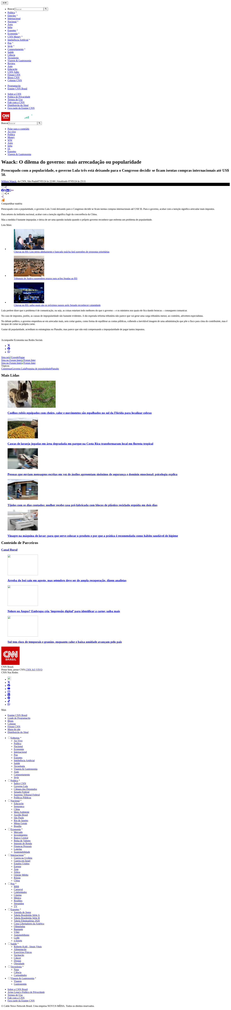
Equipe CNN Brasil (17, 88)
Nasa (16, 969)
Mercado (18, 832)
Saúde (11, 52)
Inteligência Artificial (18, 40)
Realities (18, 900)
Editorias (15, 738)
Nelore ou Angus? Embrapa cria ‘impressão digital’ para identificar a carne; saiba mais (64, 611)
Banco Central (21, 837)
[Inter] (9, 679)
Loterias (18, 849)
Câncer (17, 958)
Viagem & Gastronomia (19, 60)
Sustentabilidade (22, 852)
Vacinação (19, 955)
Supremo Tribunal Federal (27, 794)
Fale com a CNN (16, 102)
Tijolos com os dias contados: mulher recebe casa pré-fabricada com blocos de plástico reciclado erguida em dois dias (82, 505)
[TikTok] (9, 701)
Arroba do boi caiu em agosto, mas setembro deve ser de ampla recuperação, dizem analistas (67, 580)
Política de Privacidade (19, 96)
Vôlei (16, 932)
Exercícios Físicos (23, 952)
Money (11, 137)
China (17, 880)
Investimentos (21, 835)
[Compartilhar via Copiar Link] (12, 190)
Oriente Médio (21, 875)
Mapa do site (14, 729)
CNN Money (14, 36)
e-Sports (18, 940)
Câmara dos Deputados (25, 789)
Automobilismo (21, 935)
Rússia (17, 877)
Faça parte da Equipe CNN (21, 108)
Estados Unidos (21, 863)
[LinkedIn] (9, 695)
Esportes (12, 30)
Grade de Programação (19, 718)
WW (10, 140)
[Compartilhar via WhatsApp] (10, 190)
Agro (10, 24)
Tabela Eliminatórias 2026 (27, 920)
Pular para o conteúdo (18, 128)
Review (11, 63)
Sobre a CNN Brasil (18, 989)
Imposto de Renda (23, 843)
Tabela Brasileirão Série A (27, 915)
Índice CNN (20, 783)
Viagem (18, 981)
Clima (17, 809)
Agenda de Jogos (22, 912)
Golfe (16, 937)
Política (11, 12)
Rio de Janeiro (21, 820)
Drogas (17, 960)
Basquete (18, 929)
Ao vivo (12, 131)
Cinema (18, 895)
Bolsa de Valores (22, 840)
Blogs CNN (13, 77)
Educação (12, 69)
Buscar (11, 9)
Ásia (16, 869)
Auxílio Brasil (21, 815)
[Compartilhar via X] (5, 190)
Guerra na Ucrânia (23, 858)
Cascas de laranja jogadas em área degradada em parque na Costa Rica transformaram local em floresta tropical (80, 443)
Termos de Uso (15, 99)
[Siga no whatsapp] (9, 352)
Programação (14, 85)
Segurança (19, 806)
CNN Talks (13, 72)
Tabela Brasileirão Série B (27, 918)
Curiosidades (20, 975)
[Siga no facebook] (9, 349)
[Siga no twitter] (9, 345)
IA (9, 148)
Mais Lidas (10, 375)
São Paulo (19, 817)
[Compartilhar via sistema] (2, 197)
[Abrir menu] (4, 3)
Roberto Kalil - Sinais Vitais (28, 946)
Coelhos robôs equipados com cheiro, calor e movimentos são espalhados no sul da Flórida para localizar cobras (80, 412)
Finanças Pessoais (23, 846)
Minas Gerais (20, 823)
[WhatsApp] (9, 704)
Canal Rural (9, 549)
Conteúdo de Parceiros (19, 543)
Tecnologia (13, 57)
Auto (10, 66)
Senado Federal (21, 792)
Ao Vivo (18, 740)
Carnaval (18, 889)
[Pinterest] (9, 698)
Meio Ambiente (21, 812)
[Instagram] (9, 692)
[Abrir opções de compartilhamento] (6, 194)
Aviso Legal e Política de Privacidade (26, 992)
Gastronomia (20, 984)
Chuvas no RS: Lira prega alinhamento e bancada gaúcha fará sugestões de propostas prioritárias (61, 251)
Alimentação (20, 949)
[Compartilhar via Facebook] (2, 190)
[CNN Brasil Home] (18, 120)
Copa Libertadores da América (29, 923)
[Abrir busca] (46, 9)
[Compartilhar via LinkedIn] (7, 190)
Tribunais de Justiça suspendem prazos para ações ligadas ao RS (45, 278)
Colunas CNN (15, 80)
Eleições (12, 15)
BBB (16, 886)
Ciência (11, 55)
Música (17, 898)
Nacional (12, 21)
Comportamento (16, 49)
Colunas (12, 723)
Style (10, 46)
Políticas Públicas (22, 797)
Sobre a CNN (14, 94)
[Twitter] (9, 682)
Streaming (19, 903)
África (17, 872)
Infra (10, 27)
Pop (9, 43)
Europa (17, 866)
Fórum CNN (14, 74)
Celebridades (20, 892)
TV (15, 906)
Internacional (14, 18)
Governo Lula (21, 786)
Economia (13, 33)
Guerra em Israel (22, 860)
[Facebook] (9, 685)
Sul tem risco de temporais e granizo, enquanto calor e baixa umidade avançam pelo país (65, 641)
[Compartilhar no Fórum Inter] (2, 200)
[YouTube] (9, 688)
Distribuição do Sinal (18, 105)
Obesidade (19, 963)
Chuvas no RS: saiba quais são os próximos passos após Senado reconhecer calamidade (57, 305)
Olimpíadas (19, 926)
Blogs (10, 721)
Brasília (17, 826)
